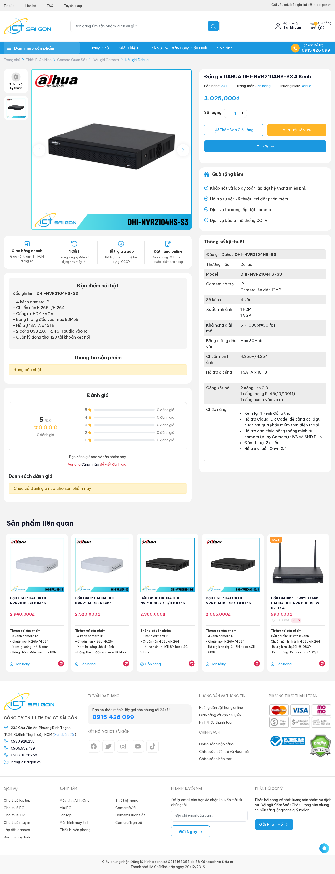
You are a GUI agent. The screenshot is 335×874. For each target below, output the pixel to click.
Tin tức (9, 6)
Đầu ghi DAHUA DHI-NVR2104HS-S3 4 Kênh (257, 76)
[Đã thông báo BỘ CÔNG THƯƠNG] (287, 746)
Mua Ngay (265, 146)
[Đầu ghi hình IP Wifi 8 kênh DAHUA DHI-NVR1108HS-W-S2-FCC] (298, 565)
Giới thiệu (128, 48)
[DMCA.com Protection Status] (320, 746)
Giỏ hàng (324, 23)
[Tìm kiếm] (213, 26)
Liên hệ (30, 6)
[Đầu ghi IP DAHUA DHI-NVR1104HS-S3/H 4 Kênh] (233, 565)
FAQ (50, 6)
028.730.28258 (24, 755)
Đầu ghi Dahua (137, 60)
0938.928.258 (23, 741)
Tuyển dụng (73, 6)
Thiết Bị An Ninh (39, 60)
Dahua (306, 86)
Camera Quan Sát (72, 60)
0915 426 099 (316, 50)
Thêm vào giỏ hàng (236, 130)
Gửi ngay (188, 831)
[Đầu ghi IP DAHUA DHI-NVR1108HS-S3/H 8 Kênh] (167, 565)
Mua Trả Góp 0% (297, 130)
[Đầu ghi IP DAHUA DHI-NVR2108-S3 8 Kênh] (37, 565)
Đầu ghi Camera (105, 60)
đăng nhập (90, 464)
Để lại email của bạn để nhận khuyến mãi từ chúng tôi (206, 802)
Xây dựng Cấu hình (189, 48)
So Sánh (224, 48)
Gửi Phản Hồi (272, 824)
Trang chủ (99, 48)
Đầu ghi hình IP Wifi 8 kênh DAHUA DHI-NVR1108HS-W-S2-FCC (296, 603)
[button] (183, 150)
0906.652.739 (23, 748)
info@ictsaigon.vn (26, 762)
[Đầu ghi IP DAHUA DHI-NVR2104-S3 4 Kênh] (102, 565)
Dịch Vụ (155, 48)
